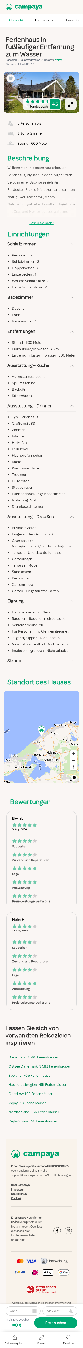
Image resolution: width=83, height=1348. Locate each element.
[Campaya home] (23, 7)
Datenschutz (19, 1194)
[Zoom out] (73, 760)
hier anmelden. (20, 1226)
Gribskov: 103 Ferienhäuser (30, 1094)
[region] (41, 92)
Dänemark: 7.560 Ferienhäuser (33, 1057)
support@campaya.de (25, 1175)
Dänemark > (13, 60)
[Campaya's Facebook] (57, 1230)
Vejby (58, 60)
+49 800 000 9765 (57, 1166)
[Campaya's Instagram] (68, 1230)
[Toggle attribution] (74, 777)
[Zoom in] (73, 753)
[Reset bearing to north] (73, 767)
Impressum (18, 1189)
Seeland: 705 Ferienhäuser (30, 1075)
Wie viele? (52, 1311)
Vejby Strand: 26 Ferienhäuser (33, 1121)
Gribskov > (48, 60)
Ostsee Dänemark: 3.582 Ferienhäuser (39, 1066)
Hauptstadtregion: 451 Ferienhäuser (37, 1084)
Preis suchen (55, 1323)
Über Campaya (20, 1185)
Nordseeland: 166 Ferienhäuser (34, 1112)
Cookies (16, 1198)
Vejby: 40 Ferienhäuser (27, 1103)
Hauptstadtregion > (31, 60)
